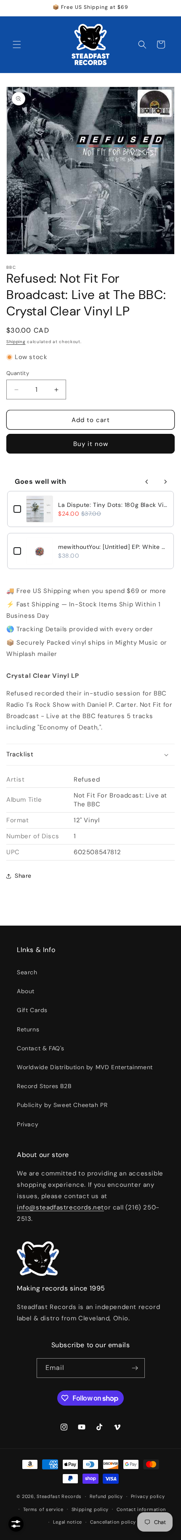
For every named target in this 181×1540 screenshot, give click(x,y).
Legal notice (67, 1522)
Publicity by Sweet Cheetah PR (62, 1105)
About (26, 991)
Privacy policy (148, 1496)
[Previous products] (147, 482)
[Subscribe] (135, 1368)
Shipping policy (90, 1509)
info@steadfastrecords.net (60, 1207)
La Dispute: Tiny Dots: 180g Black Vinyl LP (113, 505)
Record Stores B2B (44, 1086)
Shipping (16, 341)
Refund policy (106, 1496)
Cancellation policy (113, 1522)
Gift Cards (32, 1010)
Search (27, 972)
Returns (28, 1029)
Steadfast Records (59, 1496)
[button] (17, 44)
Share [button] (23, 875)
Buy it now (90, 444)
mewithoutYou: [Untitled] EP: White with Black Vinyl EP (113, 547)
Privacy (27, 1124)
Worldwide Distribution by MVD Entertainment (85, 1067)
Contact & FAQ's (40, 1048)
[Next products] (165, 482)
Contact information (141, 1509)
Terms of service (43, 1509)
